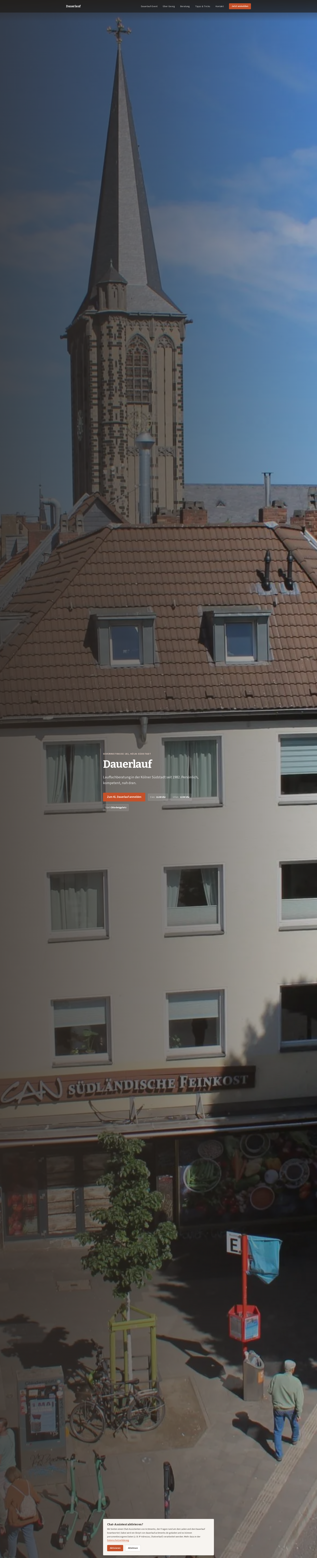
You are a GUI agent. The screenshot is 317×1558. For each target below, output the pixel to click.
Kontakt (220, 6)
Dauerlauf (73, 6)
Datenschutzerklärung (118, 1540)
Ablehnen (133, 1548)
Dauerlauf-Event (149, 6)
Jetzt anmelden (240, 6)
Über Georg (169, 6)
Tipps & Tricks (202, 6)
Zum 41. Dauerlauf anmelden (124, 797)
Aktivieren (115, 1548)
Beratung (185, 6)
